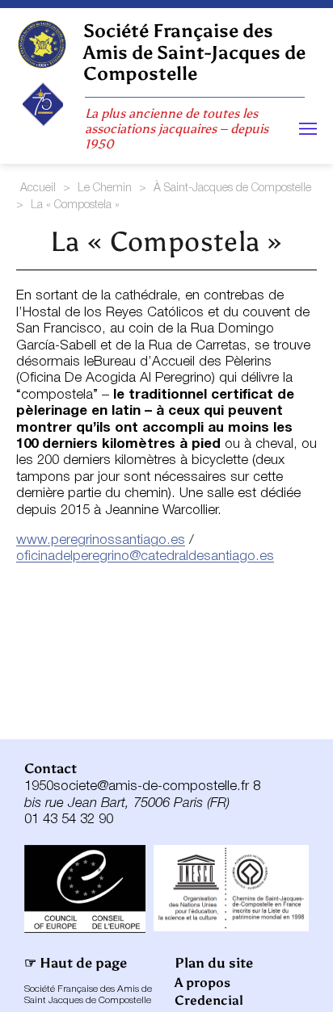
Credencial (209, 1000)
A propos (202, 982)
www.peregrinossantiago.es (100, 540)
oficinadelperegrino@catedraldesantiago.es (145, 556)
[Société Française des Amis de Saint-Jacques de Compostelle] (41, 44)
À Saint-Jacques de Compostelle (232, 188)
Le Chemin (105, 188)
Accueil (38, 188)
